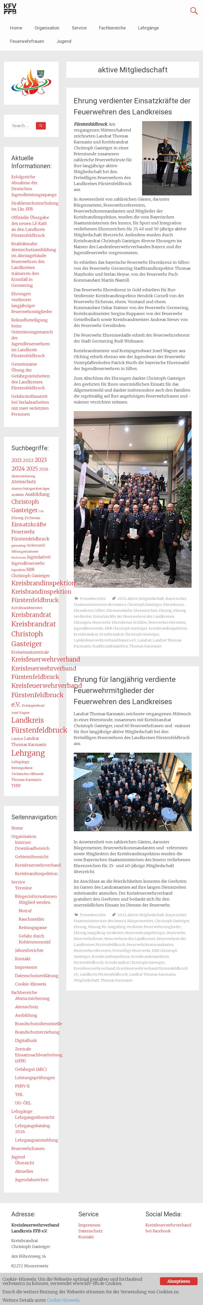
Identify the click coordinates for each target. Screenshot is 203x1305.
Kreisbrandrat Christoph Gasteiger (129, 634)
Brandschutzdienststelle (38, 1023)
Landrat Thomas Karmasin (152, 974)
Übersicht (24, 1162)
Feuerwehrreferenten (167, 622)
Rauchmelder (32, 919)
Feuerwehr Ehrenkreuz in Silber (119, 622)
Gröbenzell (35, 545)
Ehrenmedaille (119, 610)
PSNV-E (22, 1086)
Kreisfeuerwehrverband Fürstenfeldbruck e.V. (46, 695)
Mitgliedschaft (86, 980)
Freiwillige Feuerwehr (131, 950)
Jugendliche (18, 570)
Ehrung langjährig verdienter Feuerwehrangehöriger (119, 933)
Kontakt (22, 958)
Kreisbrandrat (86, 634)
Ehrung (165, 610)
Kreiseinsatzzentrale (30, 652)
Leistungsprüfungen (35, 1077)
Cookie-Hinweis (30, 984)
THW (16, 785)
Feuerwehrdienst (88, 938)
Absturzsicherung (23, 476)
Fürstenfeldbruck (30, 539)
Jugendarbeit (39, 557)
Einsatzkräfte (28, 524)
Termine (23, 887)
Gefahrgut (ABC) (31, 1069)
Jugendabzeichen (32, 1179)
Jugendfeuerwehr (88, 628)
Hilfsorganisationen (24, 551)
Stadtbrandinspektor (110, 646)
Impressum (26, 967)
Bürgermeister (140, 921)
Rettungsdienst (22, 768)
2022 (28, 460)
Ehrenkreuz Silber (89, 610)
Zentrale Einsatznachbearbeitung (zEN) (39, 1054)
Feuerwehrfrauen (27, 41)
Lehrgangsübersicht (34, 1117)
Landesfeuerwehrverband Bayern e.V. (105, 640)
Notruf (25, 910)
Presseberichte (93, 598)
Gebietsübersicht (32, 856)
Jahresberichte (29, 950)
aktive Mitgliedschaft (145, 598)
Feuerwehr (176, 933)
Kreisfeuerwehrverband (94, 968)
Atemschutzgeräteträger (30, 488)
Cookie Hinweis (63, 1300)
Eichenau (32, 518)
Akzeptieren (178, 1281)
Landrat (145, 640)
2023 (122, 915)
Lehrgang (28, 753)
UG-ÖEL (23, 1102)
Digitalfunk (26, 1040)
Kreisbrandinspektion (168, 628)
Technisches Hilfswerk (27, 774)
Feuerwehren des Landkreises (129, 938)
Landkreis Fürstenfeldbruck (104, 974)
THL (19, 1094)
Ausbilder (17, 495)
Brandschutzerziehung (37, 1032)
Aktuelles (24, 1171)
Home (16, 27)
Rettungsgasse (33, 927)
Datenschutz (90, 1230)
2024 (18, 468)
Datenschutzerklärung (36, 975)
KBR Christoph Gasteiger (126, 628)
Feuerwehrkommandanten (150, 944)
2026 (43, 469)
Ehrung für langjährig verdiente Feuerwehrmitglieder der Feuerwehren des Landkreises (125, 690)
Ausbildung (37, 494)
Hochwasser (18, 557)
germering (18, 545)
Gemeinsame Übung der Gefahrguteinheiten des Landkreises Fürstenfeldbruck (30, 376)
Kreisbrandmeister (27, 608)
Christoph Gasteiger (144, 604)
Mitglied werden (35, 902)
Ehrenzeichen (145, 610)
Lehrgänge (148, 27)
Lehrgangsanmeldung (36, 1140)
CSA (41, 511)
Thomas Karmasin (145, 646)
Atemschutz (23, 481)
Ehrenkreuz (173, 604)
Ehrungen (82, 622)
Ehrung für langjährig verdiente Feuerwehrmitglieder (134, 927)
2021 (16, 460)
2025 (122, 598)
